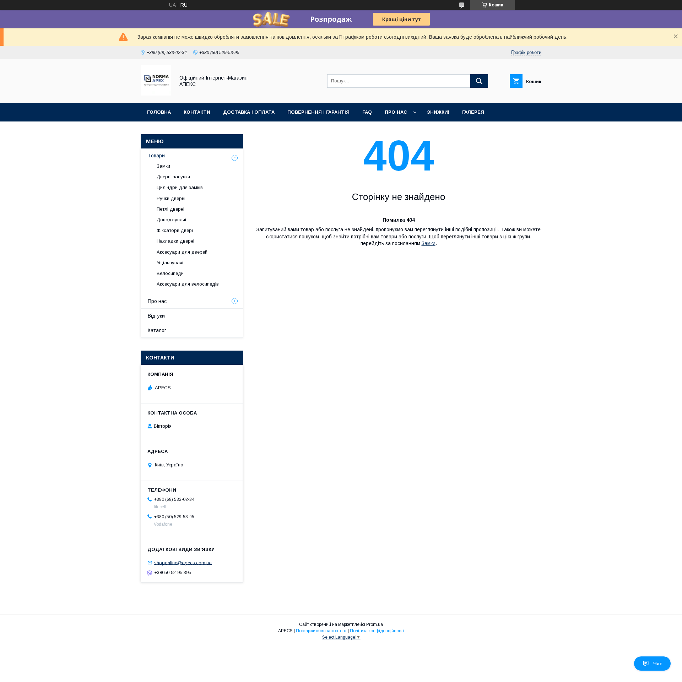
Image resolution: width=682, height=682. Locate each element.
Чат (657, 663)
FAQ (367, 112)
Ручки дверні (171, 198)
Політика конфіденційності (377, 630)
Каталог (157, 330)
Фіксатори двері (175, 230)
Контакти (197, 112)
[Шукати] (479, 81)
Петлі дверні (170, 209)
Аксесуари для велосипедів (188, 284)
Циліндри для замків (180, 187)
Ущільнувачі (170, 262)
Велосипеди (170, 273)
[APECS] (156, 94)
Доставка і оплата (249, 112)
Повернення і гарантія (318, 112)
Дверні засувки (173, 176)
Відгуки (156, 316)
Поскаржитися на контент (321, 630)
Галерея (473, 112)
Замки (428, 243)
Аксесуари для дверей (182, 252)
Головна (159, 112)
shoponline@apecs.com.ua (183, 562)
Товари (156, 155)
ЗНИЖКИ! (438, 112)
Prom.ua (374, 624)
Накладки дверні (175, 241)
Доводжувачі (171, 219)
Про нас (396, 112)
